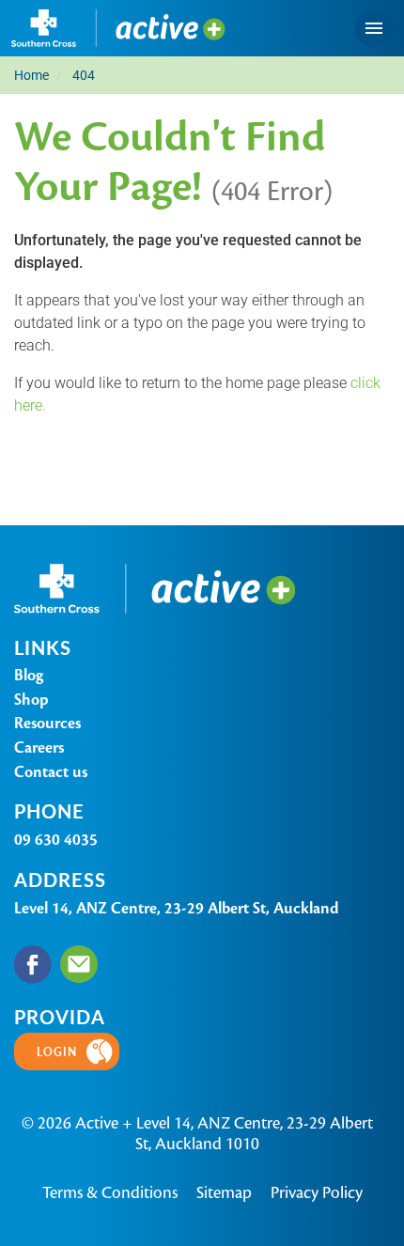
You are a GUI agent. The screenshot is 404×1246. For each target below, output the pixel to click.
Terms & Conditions (110, 1192)
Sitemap (224, 1192)
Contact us (50, 772)
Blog (28, 675)
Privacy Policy (317, 1192)
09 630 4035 (56, 839)
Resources (47, 723)
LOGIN (57, 1051)
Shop (31, 699)
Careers (39, 747)
